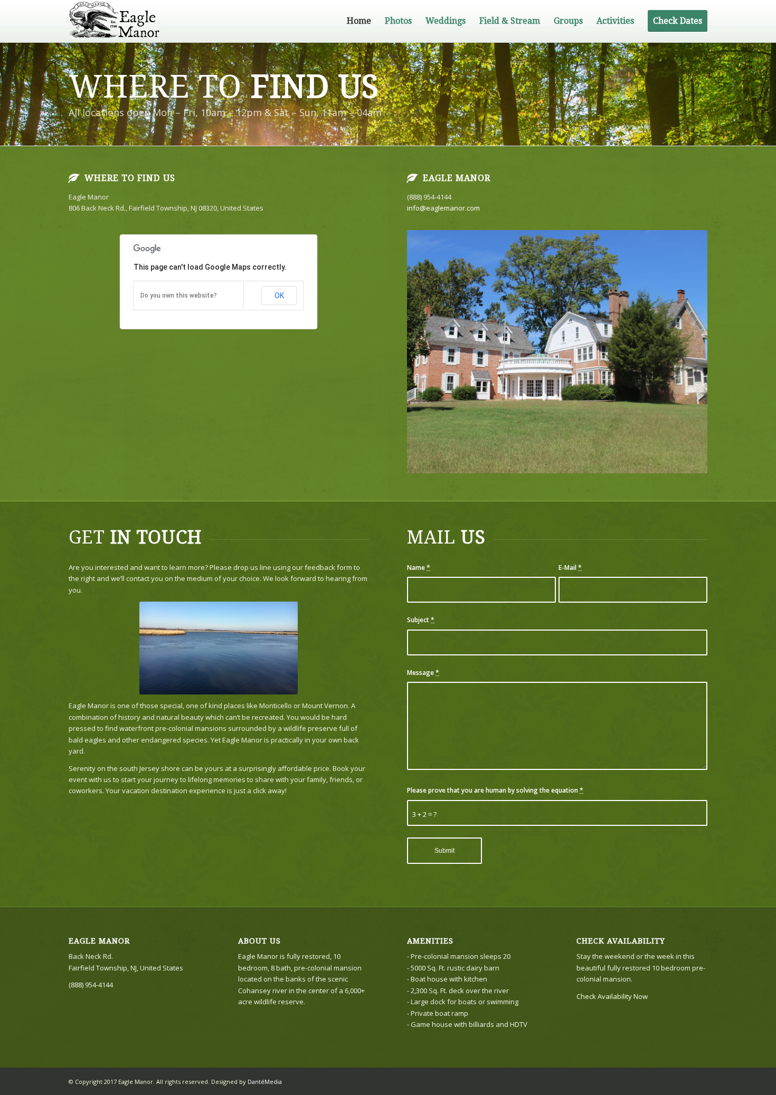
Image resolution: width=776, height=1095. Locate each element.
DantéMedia (265, 1082)
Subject (420, 619)
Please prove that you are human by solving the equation (495, 790)
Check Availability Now (612, 996)
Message (423, 672)
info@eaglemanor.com (443, 208)
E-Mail (570, 567)
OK (279, 295)
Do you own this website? (178, 295)
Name (418, 567)
